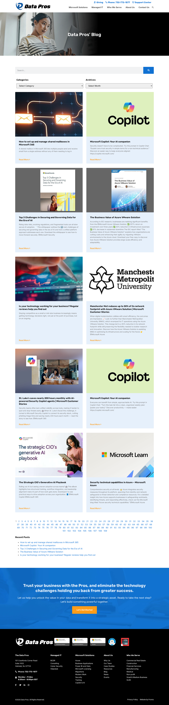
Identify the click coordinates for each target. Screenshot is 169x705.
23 (96, 521)
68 (151, 524)
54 (91, 524)
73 (35, 527)
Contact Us (144, 7)
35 (147, 521)
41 (35, 524)
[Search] (148, 70)
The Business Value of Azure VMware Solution (115, 217)
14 (59, 521)
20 (83, 521)
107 (95, 531)
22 (91, 521)
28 (117, 521)
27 (113, 521)
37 (18, 524)
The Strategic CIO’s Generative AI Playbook (42, 482)
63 (129, 524)
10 (44, 521)
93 (119, 527)
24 (100, 521)
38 (22, 524)
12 (51, 521)
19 (79, 521)
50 (74, 524)
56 (99, 524)
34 (143, 521)
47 (61, 524)
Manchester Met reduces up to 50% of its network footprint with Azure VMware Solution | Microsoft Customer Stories (117, 309)
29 (122, 521)
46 (56, 524)
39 (26, 524)
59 (112, 524)
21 (87, 521)
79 (60, 527)
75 (43, 527)
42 (39, 524)
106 (90, 531)
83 (77, 527)
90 (107, 527)
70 (23, 527)
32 (134, 521)
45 (52, 524)
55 (95, 524)
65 (138, 524)
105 (84, 531)
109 (105, 531)
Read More (24, 159)
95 (128, 527)
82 (72, 527)
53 (86, 524)
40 (31, 524)
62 (125, 524)
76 (47, 527)
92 (115, 527)
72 (31, 527)
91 (111, 527)
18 (75, 521)
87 (94, 527)
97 (137, 527)
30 (126, 521)
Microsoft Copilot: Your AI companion (110, 141)
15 (63, 521)
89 (102, 527)
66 (142, 524)
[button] (153, 7)
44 (48, 524)
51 (78, 524)
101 (64, 531)
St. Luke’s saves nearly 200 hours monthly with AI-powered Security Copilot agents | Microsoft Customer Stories (48, 401)
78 (56, 527)
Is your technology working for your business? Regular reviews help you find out (57, 555)
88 (98, 527)
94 (124, 527)
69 (18, 527)
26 (109, 521)
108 (100, 531)
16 (67, 521)
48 (65, 524)
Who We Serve (114, 7)
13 (55, 521)
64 (133, 524)
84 (81, 527)
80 (64, 527)
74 (39, 527)
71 (27, 527)
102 (69, 531)
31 (130, 521)
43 (43, 524)
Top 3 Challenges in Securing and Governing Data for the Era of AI (51, 548)
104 (79, 531)
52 (82, 524)
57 (104, 524)
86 (90, 527)
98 (141, 527)
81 (68, 527)
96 (132, 527)
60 (116, 524)
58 (108, 524)
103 (74, 531)
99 (145, 527)
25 (104, 521)
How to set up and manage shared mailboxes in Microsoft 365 (49, 542)
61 (121, 524)
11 (48, 521)
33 (138, 521)
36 (151, 521)
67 (146, 524)
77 (51, 527)
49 (69, 524)
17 (71, 521)
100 (150, 527)
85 (85, 527)
